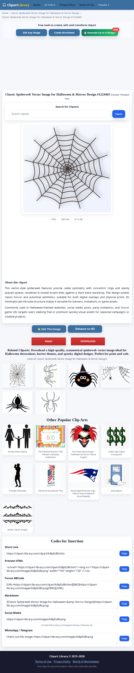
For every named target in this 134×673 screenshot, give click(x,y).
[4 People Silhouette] (17, 475)
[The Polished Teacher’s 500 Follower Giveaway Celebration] (50, 436)
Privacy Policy (67, 4)
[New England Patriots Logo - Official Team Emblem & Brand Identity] (83, 475)
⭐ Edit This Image (49, 329)
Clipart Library (58, 656)
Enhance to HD (85, 328)
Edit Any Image (31, 32)
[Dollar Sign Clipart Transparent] (116, 436)
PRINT (48, 341)
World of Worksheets (86, 661)
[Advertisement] (67, 64)
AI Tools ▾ (49, 4)
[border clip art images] (17, 514)
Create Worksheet (64, 32)
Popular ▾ (103, 4)
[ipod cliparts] (116, 475)
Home (36, 4)
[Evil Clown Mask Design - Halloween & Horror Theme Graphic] (83, 436)
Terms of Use (86, 4)
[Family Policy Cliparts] (17, 436)
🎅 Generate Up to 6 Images (101, 31)
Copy (124, 553)
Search (118, 114)
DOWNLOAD (88, 341)
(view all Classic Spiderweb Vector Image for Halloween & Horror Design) (67, 358)
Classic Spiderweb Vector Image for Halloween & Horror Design (45, 13)
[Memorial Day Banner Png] (50, 475)
